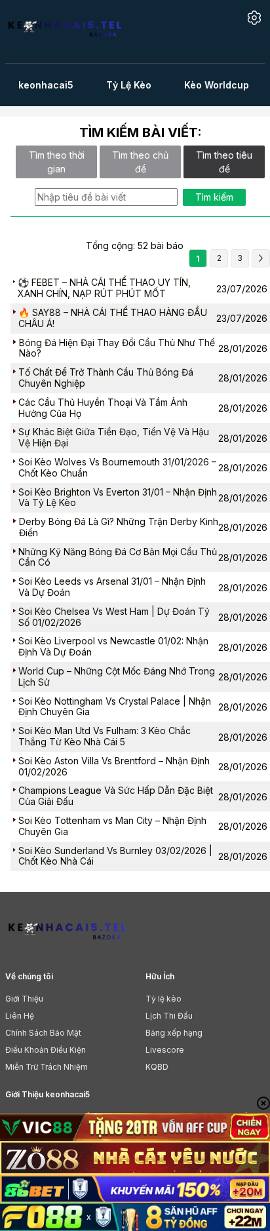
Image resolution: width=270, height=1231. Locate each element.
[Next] (261, 258)
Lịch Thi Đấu (169, 1016)
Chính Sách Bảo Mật (43, 1033)
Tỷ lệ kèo (163, 999)
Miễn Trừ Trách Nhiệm (46, 1067)
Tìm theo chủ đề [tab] (140, 161)
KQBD (156, 1067)
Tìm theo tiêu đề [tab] (224, 161)
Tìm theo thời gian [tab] (57, 161)
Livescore (164, 1050)
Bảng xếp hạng (173, 1033)
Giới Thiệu (24, 999)
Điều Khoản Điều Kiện (45, 1050)
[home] (64, 30)
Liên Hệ (19, 1016)
